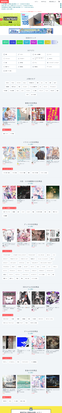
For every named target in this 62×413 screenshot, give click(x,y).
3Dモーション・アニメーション (8, 322)
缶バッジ (48, 254)
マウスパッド (27, 270)
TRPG (4, 349)
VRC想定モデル (31, 82)
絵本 (18, 211)
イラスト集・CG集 (6, 160)
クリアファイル (21, 262)
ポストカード (5, 258)
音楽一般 (4, 388)
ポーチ (28, 262)
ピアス (22, 90)
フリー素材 (34, 90)
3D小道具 (4, 305)
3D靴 (29, 318)
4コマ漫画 (12, 133)
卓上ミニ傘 (27, 278)
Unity (18, 90)
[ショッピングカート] (53, 1)
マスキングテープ (35, 262)
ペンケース (11, 274)
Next (61, 19)
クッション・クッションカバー (43, 258)
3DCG (27, 94)
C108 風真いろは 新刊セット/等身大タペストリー (38, 244)
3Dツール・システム (49, 318)
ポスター (13, 266)
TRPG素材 (5, 90)
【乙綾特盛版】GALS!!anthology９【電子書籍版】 (9, 123)
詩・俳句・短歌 (39, 211)
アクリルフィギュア (6, 242)
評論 (33, 211)
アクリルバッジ (12, 270)
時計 (53, 274)
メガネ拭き (19, 266)
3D (40, 86)
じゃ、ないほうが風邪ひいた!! (22, 122)
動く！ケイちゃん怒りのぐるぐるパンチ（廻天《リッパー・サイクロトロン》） (9, 244)
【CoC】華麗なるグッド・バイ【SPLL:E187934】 (23, 351)
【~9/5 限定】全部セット (50, 243)
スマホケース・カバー (24, 258)
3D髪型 (18, 305)
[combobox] (17, 2)
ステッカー (45, 86)
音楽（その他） (34, 388)
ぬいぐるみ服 (33, 94)
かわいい (24, 82)
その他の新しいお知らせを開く (7, 8)
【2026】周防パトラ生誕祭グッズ (23, 243)
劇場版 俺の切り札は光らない (8, 200)
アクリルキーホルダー (7, 254)
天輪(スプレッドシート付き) (51, 200)
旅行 (45, 211)
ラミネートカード (25, 274)
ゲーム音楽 (16, 401)
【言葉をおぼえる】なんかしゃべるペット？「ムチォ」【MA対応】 (9, 308)
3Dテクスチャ (41, 318)
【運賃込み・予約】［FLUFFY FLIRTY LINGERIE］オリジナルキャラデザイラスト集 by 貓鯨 (52, 162)
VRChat (7, 82)
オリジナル (19, 82)
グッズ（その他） (20, 242)
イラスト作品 (14, 172)
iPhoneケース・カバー (14, 258)
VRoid (26, 322)
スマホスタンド (41, 270)
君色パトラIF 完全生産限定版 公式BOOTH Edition (38, 351)
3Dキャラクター (49, 305)
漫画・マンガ (5, 121)
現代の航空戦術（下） (21, 200)
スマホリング (34, 270)
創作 (50, 82)
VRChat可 (52, 90)
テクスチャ (28, 90)
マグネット (55, 266)
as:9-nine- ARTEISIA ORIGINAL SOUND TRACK (38, 390)
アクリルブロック (6, 266)
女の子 (55, 82)
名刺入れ (4, 274)
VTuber (13, 82)
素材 (37, 82)
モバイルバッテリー (50, 270)
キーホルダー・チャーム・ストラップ (19, 254)
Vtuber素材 (12, 90)
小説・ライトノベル (6, 199)
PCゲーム (33, 349)
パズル (49, 274)
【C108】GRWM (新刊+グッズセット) (23, 162)
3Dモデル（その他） (33, 322)
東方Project (14, 86)
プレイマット (17, 274)
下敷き (17, 278)
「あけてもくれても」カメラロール (38, 161)
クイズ (47, 199)
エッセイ (28, 211)
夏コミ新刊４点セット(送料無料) (38, 122)
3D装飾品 (23, 318)
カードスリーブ (33, 274)
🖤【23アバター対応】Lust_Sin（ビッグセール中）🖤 (38, 308)
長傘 (22, 278)
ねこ (42, 82)
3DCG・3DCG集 (35, 172)
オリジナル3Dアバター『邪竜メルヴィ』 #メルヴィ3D (52, 308)
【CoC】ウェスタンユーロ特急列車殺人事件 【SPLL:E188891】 (52, 351)
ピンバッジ (5, 270)
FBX (46, 82)
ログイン (30, 1)
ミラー (49, 266)
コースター (43, 266)
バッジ (54, 254)
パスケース (32, 266)
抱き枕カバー (33, 258)
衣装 (19, 86)
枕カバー (52, 258)
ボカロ (10, 401)
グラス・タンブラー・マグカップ (46, 262)
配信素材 (7, 86)
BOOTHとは (37, 1)
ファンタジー (25, 86)
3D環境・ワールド (20, 322)
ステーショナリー (13, 262)
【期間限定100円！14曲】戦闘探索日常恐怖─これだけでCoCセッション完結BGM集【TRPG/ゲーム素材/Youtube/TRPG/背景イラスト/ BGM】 (9, 390)
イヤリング (41, 90)
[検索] (23, 1)
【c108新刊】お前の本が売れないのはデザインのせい (52, 123)
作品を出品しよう (46, 1)
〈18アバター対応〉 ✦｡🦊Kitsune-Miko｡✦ (23, 308)
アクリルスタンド (53, 86)
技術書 (14, 211)
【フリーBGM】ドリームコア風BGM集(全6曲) (23, 390)
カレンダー (26, 266)
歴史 (49, 211)
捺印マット (11, 278)
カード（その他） (42, 274)
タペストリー (34, 242)
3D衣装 (33, 305)
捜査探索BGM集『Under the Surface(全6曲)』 (52, 390)
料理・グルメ (55, 211)
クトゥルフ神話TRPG (33, 86)
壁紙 (28, 172)
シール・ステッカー (41, 254)
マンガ (47, 90)
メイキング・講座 (22, 172)
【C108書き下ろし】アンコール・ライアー (38, 201)
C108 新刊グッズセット (7, 161)
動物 (57, 90)
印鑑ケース (5, 278)
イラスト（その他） (44, 172)
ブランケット (20, 270)
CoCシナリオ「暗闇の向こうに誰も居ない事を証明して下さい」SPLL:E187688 (9, 351)
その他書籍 (19, 199)
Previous (1, 19)
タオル (38, 266)
